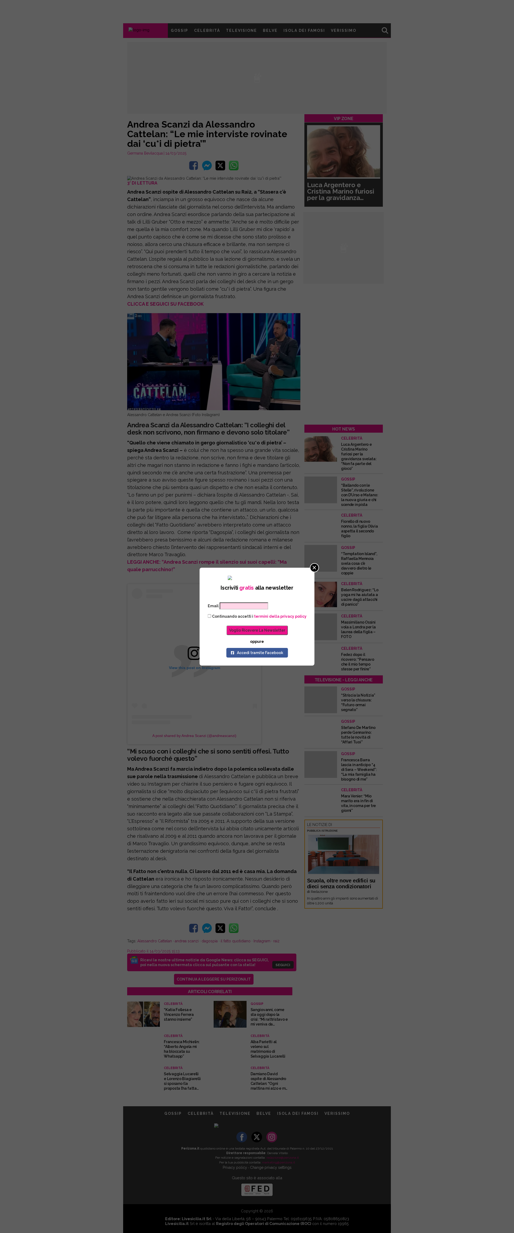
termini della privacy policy (280, 616)
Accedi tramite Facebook (260, 653)
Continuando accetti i (259, 616)
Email (213, 606)
